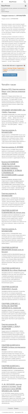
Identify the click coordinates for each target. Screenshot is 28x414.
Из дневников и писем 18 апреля (9, 412)
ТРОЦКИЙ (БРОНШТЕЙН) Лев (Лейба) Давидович (13, 111)
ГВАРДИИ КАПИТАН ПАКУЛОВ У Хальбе (10, 287)
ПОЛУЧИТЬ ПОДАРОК (10, 74)
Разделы (16, 408)
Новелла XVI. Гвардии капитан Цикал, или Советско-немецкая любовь (13, 91)
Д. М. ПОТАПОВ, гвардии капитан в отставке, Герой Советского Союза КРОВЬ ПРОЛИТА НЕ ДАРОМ (12, 387)
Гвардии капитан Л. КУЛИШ (12, 147)
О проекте (10, 408)
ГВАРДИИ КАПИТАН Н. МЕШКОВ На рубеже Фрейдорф (14, 269)
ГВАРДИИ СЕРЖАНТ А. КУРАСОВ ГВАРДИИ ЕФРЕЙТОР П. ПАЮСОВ (11, 305)
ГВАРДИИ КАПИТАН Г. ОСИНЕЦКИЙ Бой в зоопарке (13, 367)
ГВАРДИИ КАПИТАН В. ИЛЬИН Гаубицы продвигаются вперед (13, 347)
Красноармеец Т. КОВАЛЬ (20, 412)
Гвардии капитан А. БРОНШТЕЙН (9, 131)
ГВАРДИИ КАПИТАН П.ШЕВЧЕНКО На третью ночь (13, 211)
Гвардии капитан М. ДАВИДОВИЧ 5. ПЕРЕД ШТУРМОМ (11, 326)
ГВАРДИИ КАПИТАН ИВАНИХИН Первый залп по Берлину (13, 249)
